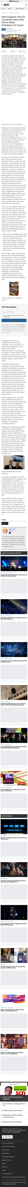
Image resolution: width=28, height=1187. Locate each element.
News (3, 29)
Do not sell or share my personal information (13, 1177)
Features (4, 523)
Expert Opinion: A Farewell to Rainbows (13, 1098)
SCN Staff (10, 29)
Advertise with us (6, 1160)
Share (5, 51)
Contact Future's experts (8, 1146)
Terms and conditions (7, 1143)
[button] (2, 4)
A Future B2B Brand (7, 1173)
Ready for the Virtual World (12, 1122)
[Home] (14, 1)
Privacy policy (5, 1150)
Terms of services (20, 324)
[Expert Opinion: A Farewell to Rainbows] (14, 1094)
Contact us (4, 1167)
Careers (4, 1170)
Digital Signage (20, 8)
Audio (9, 8)
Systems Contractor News (13, 30)
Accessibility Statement (8, 1156)
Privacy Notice (22, 326)
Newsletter (23, 51)
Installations (5, 12)
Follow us (15, 51)
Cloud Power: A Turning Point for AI (14, 1105)
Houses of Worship (14, 12)
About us (4, 1163)
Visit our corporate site (14, 1132)
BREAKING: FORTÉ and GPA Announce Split (12, 1116)
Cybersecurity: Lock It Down (12, 1110)
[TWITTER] (10, 533)
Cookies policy (5, 1153)
